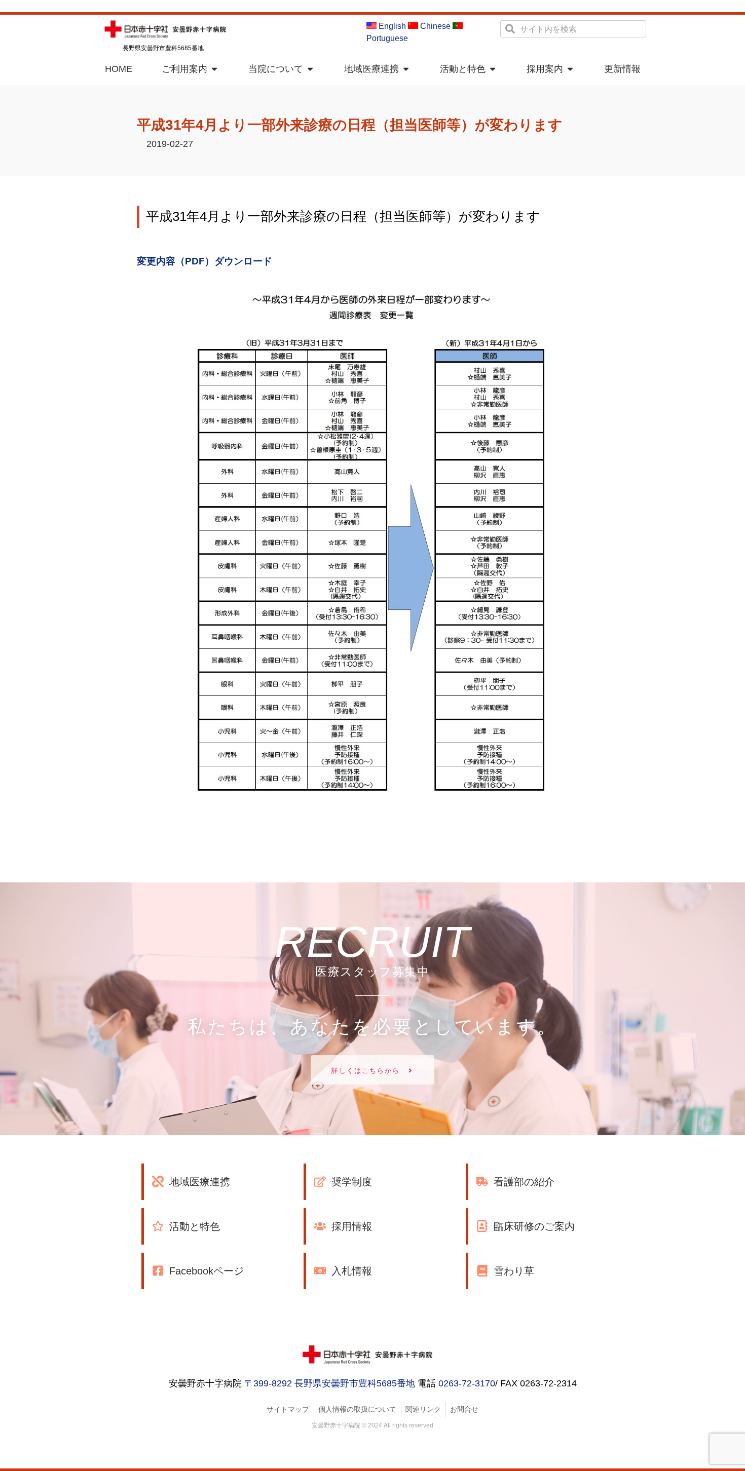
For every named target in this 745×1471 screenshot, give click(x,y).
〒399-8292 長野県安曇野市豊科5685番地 (329, 1383)
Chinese (434, 26)
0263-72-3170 (466, 1383)
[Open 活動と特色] (492, 69)
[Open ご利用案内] (214, 69)
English (391, 26)
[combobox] (573, 28)
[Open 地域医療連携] (406, 69)
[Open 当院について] (310, 69)
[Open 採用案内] (570, 69)
